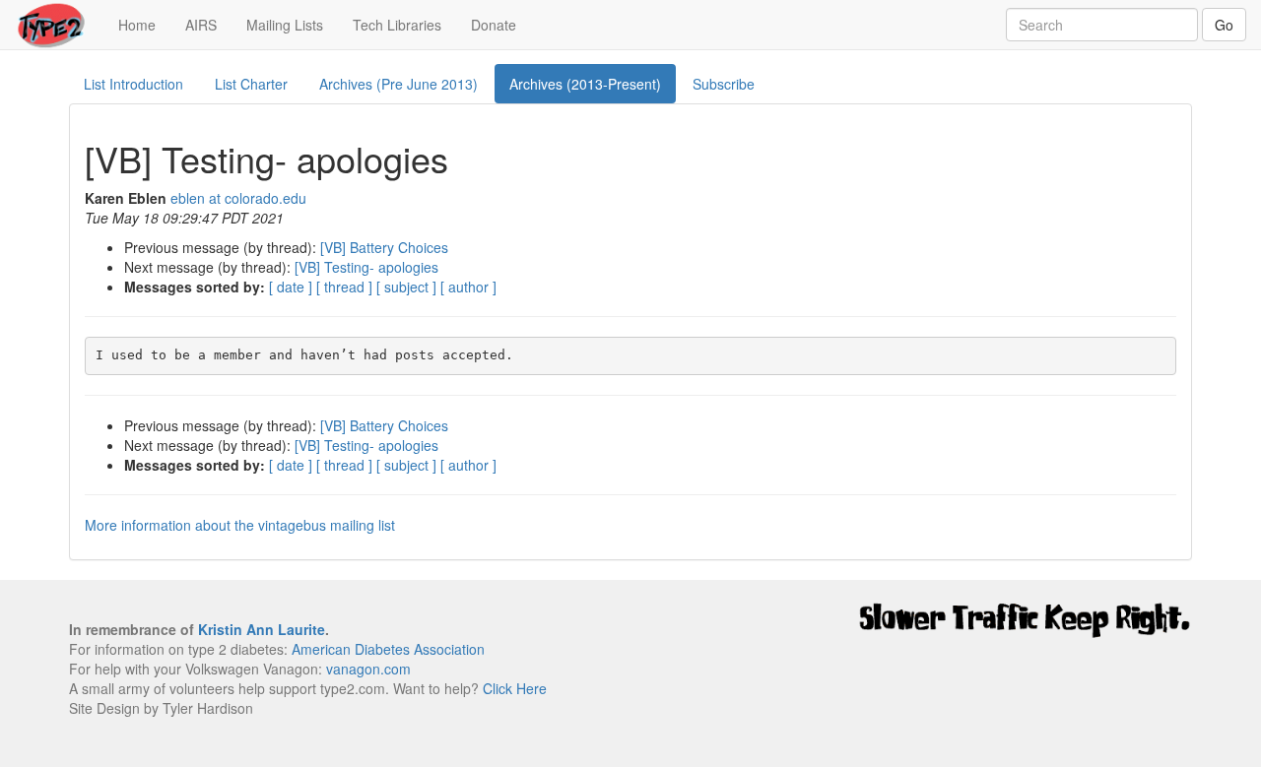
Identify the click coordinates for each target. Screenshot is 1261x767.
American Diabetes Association (388, 649)
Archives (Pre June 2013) (398, 84)
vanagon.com (368, 668)
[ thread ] (344, 286)
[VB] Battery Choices (384, 247)
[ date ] (290, 286)
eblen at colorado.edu (238, 198)
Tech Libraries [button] (397, 24)
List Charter (251, 84)
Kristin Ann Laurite (261, 629)
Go (1224, 24)
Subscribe (724, 84)
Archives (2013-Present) (585, 84)
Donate (493, 24)
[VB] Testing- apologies (366, 267)
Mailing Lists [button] (284, 24)
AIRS (201, 24)
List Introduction (133, 84)
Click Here (515, 688)
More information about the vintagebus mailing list (240, 525)
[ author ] (468, 286)
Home (144, 24)
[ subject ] (406, 286)
